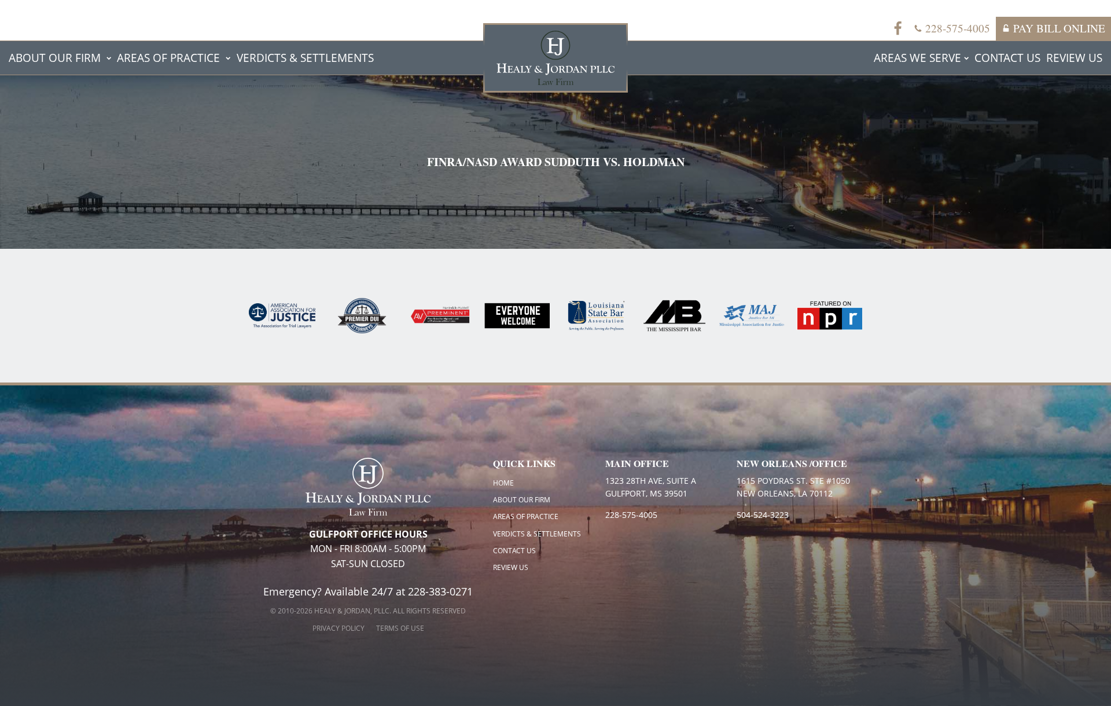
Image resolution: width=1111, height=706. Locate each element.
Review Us (1074, 57)
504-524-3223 (763, 514)
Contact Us (1007, 57)
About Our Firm (55, 57)
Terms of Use (400, 628)
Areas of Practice (168, 57)
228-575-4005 (631, 514)
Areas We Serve (917, 57)
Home (503, 483)
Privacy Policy (338, 628)
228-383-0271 (440, 591)
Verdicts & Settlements (305, 57)
